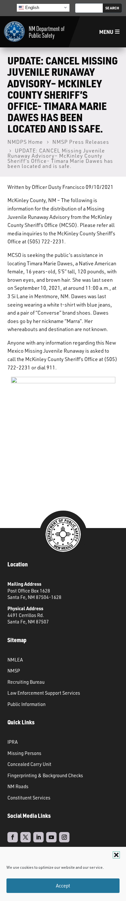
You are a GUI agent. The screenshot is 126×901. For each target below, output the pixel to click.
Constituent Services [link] (28, 797)
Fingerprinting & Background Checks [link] (45, 775)
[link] (34, 32)
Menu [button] (106, 31)
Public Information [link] (26, 704)
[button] (116, 855)
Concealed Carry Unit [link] (29, 764)
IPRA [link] (12, 742)
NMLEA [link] (15, 659)
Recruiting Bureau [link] (26, 682)
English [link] (31, 7)
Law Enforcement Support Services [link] (43, 693)
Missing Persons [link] (24, 753)
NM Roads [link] (17, 786)
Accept (63, 886)
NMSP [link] (13, 670)
